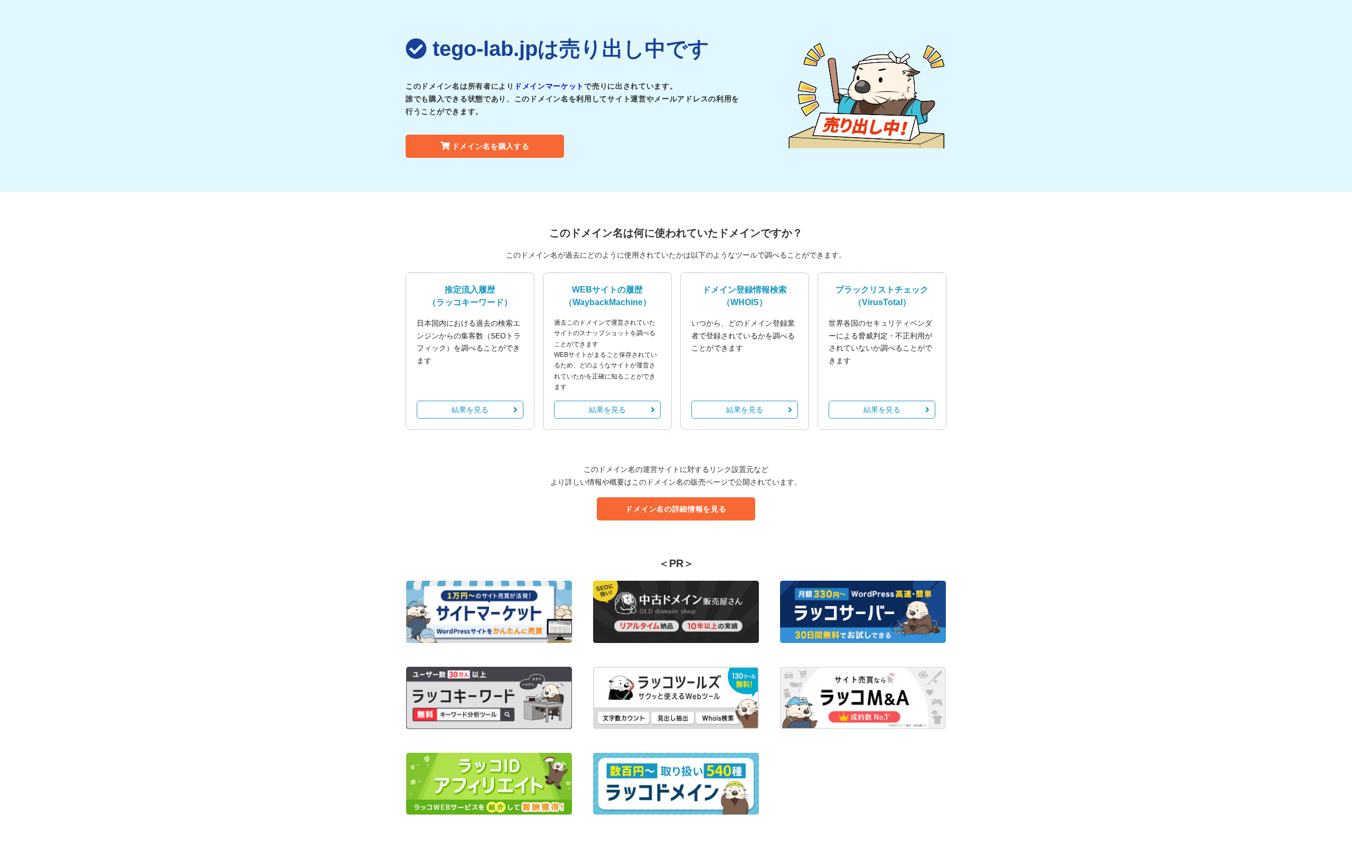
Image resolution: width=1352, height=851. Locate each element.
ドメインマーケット (549, 86)
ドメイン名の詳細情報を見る (675, 509)
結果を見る (470, 409)
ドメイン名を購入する (491, 146)
